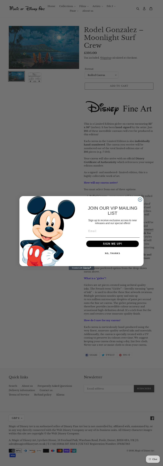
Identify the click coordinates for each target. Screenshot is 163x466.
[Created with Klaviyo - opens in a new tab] (81, 268)
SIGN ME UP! (112, 243)
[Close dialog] (140, 199)
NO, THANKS (112, 253)
